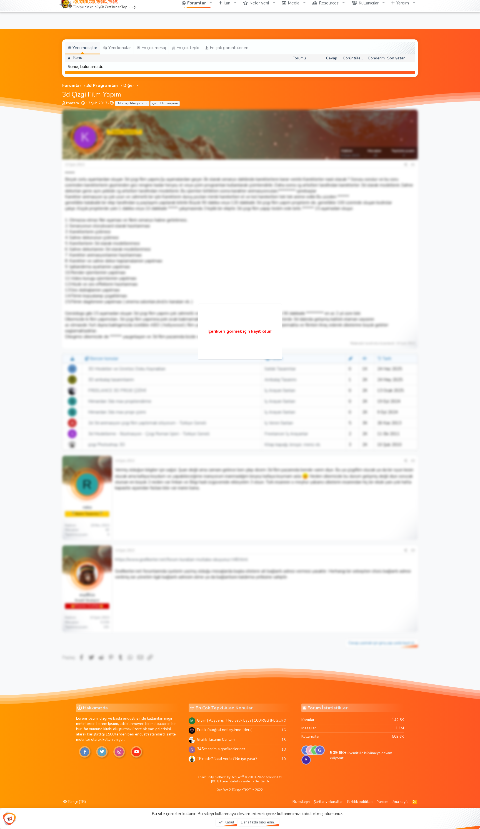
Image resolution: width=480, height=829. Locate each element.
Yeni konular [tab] (119, 48)
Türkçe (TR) (76, 801)
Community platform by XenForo (240, 777)
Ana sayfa (400, 801)
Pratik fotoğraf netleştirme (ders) (224, 729)
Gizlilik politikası (360, 801)
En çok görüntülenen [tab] (228, 48)
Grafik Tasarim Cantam (216, 739)
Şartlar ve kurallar (328, 801)
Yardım (382, 801)
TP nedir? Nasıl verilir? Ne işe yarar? (227, 758)
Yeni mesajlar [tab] (84, 48)
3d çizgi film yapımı (132, 103)
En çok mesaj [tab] (153, 48)
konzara (72, 103)
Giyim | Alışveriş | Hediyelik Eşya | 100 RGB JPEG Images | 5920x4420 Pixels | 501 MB (239, 720)
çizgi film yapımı (165, 103)
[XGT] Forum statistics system (240, 781)
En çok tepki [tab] (187, 48)
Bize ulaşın (301, 801)
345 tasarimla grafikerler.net (221, 749)
